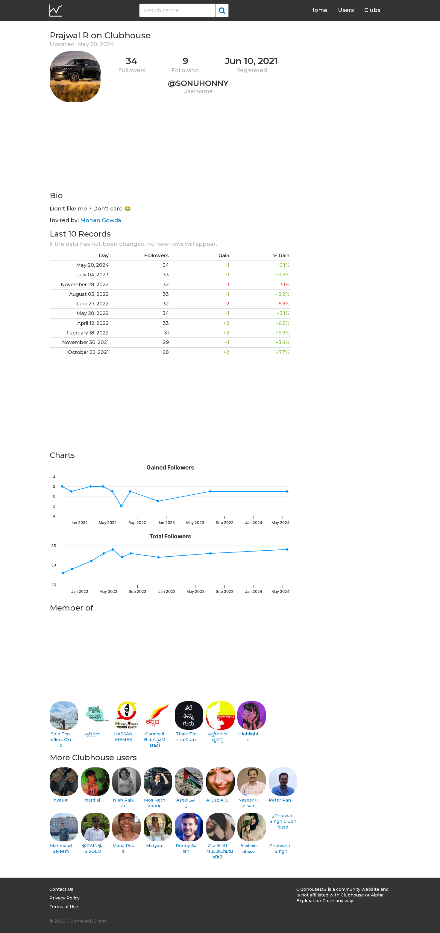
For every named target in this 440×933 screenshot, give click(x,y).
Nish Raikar (123, 802)
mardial (92, 800)
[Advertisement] (170, 148)
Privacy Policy (64, 898)
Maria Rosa (123, 848)
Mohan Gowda (100, 220)
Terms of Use (63, 906)
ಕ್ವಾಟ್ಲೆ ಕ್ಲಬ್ (92, 734)
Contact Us (61, 889)
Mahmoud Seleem (61, 848)
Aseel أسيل (185, 802)
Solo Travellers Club (61, 739)
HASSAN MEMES (123, 736)
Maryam (154, 845)
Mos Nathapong (154, 802)
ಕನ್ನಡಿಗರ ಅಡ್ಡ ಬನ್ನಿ (217, 736)
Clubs (372, 10)
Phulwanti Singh (279, 848)
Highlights (248, 736)
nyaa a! (61, 800)
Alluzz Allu (217, 800)
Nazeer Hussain (248, 802)
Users (346, 10)
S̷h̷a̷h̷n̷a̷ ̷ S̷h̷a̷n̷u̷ (249, 848)
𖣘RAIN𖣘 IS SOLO (92, 848)
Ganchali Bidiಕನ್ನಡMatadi (155, 739)
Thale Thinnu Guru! (186, 736)
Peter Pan (280, 800)
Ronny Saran (186, 848)
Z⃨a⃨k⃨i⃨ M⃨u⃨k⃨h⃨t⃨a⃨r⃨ (217, 851)
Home (318, 10)
